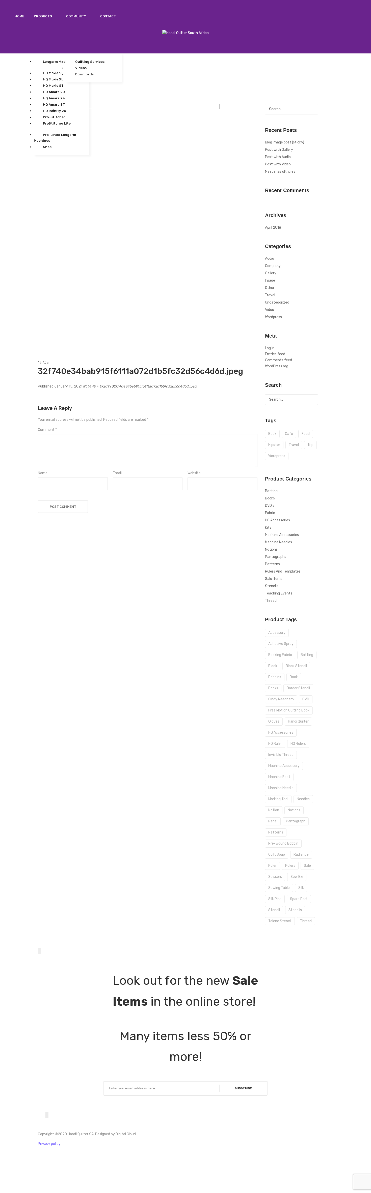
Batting (271, 491)
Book (294, 677)
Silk (301, 888)
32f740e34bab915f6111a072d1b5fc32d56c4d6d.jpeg (154, 386)
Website (194, 473)
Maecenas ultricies (280, 171)
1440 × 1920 (97, 386)
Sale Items (273, 579)
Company (273, 266)
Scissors (275, 877)
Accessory (276, 633)
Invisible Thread (281, 755)
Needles (303, 799)
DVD (305, 699)
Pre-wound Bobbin (283, 843)
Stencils (271, 586)
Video (269, 310)
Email (117, 473)
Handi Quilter (298, 721)
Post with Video (278, 164)
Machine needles (278, 542)
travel (294, 445)
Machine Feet (279, 777)
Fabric (270, 513)
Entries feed (275, 354)
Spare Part (299, 899)
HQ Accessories (277, 520)
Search (313, 109)
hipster (274, 445)
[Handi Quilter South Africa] (185, 33)
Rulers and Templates (283, 571)
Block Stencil (296, 666)
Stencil (274, 910)
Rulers (290, 865)
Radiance (301, 854)
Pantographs (275, 557)
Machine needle (281, 788)
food (306, 434)
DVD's (269, 505)
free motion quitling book (288, 710)
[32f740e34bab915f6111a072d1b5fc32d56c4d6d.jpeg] (129, 225)
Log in (269, 348)
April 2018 (273, 227)
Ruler (272, 865)
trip (310, 445)
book (272, 434)
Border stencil (298, 688)
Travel (270, 295)
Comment (47, 430)
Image (270, 280)
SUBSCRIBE (243, 1088)
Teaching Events (278, 593)
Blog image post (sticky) (284, 142)
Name (42, 473)
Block (272, 666)
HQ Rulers (298, 743)
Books (270, 498)
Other (269, 288)
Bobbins (274, 677)
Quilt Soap (276, 854)
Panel (272, 821)
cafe (289, 434)
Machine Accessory (284, 766)
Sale (307, 865)
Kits (268, 527)
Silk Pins (274, 899)
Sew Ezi (296, 877)
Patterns (272, 564)
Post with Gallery (279, 149)
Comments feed (278, 360)
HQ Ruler (275, 743)
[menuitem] (19, 16)
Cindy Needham (281, 699)
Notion (273, 810)
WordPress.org (276, 366)
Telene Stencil (280, 921)
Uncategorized (277, 302)
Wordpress (273, 317)
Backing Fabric (280, 655)
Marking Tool (278, 799)
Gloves (273, 721)
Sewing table (279, 888)
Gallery (270, 273)
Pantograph (295, 821)
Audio (269, 258)
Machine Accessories (282, 535)
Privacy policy (49, 1144)
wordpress (276, 456)
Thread (271, 601)
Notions (271, 549)
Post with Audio (278, 157)
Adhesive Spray (281, 644)
